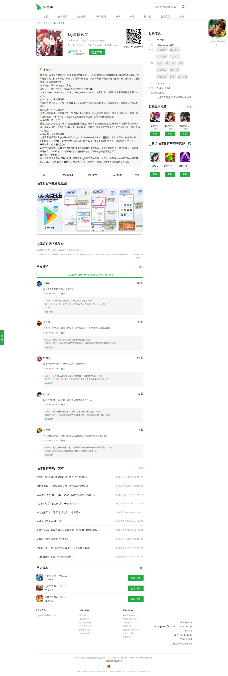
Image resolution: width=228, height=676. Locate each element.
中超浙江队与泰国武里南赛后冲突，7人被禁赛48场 (63, 547)
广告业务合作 (85, 626)
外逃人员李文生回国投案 (49, 521)
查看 (155, 134)
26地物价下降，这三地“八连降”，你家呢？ (59, 512)
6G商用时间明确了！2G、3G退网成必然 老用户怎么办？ (66, 494)
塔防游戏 (162, 69)
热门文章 (92, 174)
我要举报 (127, 636)
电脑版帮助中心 (130, 618)
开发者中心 (84, 618)
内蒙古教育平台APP (185, 125)
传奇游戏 (162, 56)
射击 (172, 76)
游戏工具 (162, 76)
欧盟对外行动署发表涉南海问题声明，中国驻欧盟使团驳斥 (67, 530)
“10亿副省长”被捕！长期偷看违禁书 (55, 556)
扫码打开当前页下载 (134, 47)
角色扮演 (162, 49)
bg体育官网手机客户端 (46, 615)
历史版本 (117, 174)
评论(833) (68, 174)
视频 (137, 174)
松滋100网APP (155, 166)
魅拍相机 (155, 125)
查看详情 (136, 577)
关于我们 (83, 615)
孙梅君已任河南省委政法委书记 (53, 538)
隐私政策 (159, 92)
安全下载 (97, 52)
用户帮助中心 (129, 615)
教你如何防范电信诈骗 (182, 643)
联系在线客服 (186, 639)
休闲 (160, 63)
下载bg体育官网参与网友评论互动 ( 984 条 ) (90, 274)
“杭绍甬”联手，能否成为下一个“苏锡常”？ (58, 503)
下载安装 (102, 40)
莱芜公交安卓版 (170, 166)
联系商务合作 (85, 622)
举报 (2, 337)
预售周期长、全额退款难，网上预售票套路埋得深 (62, 485)
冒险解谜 (174, 69)
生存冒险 (174, 56)
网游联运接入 (85, 629)
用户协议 (127, 622)
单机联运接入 (85, 633)
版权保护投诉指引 (131, 629)
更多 (141, 266)
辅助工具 (170, 63)
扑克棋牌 (174, 49)
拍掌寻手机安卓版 (170, 125)
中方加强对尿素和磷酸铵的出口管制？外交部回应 (62, 477)
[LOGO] (44, 7)
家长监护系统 (129, 633)
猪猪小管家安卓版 (185, 166)
